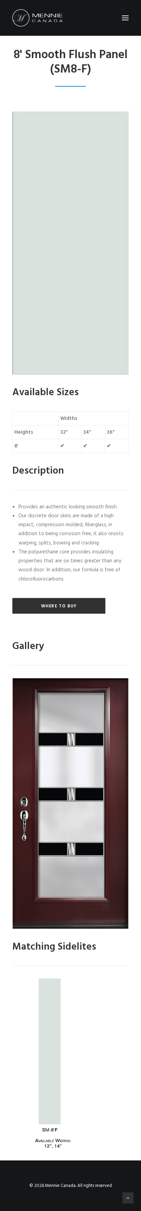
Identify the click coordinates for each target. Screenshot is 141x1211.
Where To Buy (59, 606)
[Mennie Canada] (37, 17)
